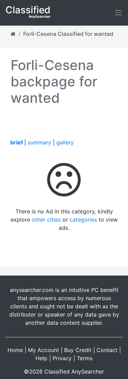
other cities (46, 219)
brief (16, 142)
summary (39, 142)
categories (83, 219)
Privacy (62, 358)
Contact (107, 350)
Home (15, 350)
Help (41, 358)
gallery (65, 142)
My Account (43, 350)
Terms (85, 358)
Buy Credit (77, 350)
